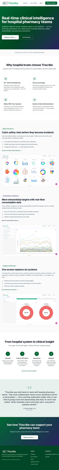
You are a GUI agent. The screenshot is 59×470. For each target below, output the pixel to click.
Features (25, 3)
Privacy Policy (34, 464)
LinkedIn (47, 456)
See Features (27, 37)
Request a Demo (51, 3)
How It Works (33, 3)
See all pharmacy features (9, 289)
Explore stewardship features (10, 220)
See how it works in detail (29, 371)
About (41, 3)
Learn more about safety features (11, 150)
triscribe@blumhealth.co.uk (52, 454)
